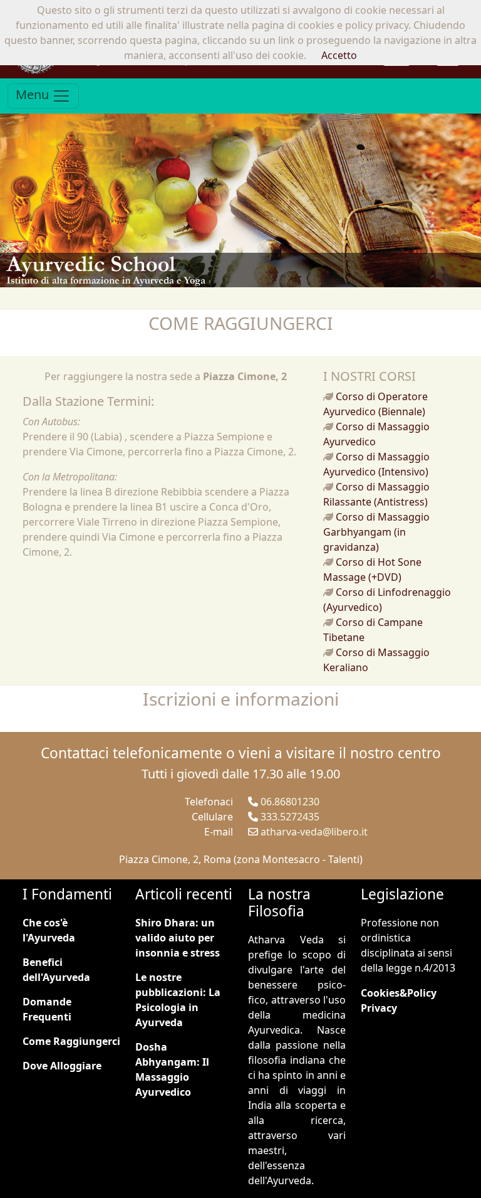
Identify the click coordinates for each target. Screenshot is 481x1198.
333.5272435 (290, 817)
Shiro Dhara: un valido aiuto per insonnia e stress (177, 938)
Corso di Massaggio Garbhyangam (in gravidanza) (376, 532)
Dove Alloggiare (62, 1066)
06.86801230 (290, 801)
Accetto (339, 55)
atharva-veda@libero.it (314, 832)
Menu (34, 95)
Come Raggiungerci (71, 1041)
